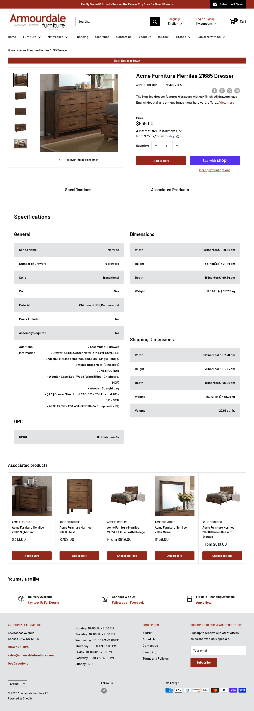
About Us (145, 37)
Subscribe (203, 662)
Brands (181, 37)
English (14, 683)
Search (147, 632)
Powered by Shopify (20, 698)
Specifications (78, 189)
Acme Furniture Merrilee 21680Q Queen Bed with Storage (218, 532)
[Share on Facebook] (214, 90)
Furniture (29, 37)
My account (204, 23)
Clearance (102, 37)
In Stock (163, 37)
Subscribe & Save (231, 4)
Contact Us (124, 37)
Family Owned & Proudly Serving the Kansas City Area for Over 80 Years (127, 4)
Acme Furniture (147, 85)
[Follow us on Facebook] (104, 690)
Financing (81, 37)
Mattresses (55, 37)
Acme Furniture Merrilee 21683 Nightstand (28, 530)
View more (226, 102)
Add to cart (161, 160)
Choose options (127, 555)
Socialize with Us (209, 37)
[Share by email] (237, 90)
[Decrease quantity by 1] (156, 145)
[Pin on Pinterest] (222, 90)
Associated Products (170, 189)
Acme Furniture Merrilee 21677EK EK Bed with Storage (126, 530)
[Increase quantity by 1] (177, 145)
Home (12, 37)
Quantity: (142, 145)
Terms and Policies (156, 658)
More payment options (214, 170)
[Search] (155, 21)
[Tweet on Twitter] (229, 90)
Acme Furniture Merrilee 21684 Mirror (171, 530)
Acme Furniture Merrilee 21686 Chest (75, 530)
